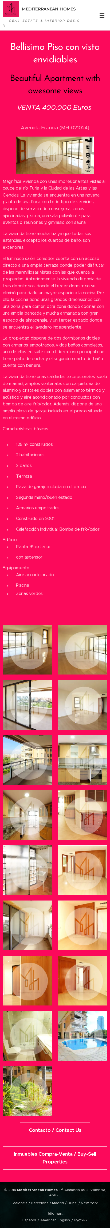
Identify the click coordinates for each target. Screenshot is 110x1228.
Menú (102, 15)
